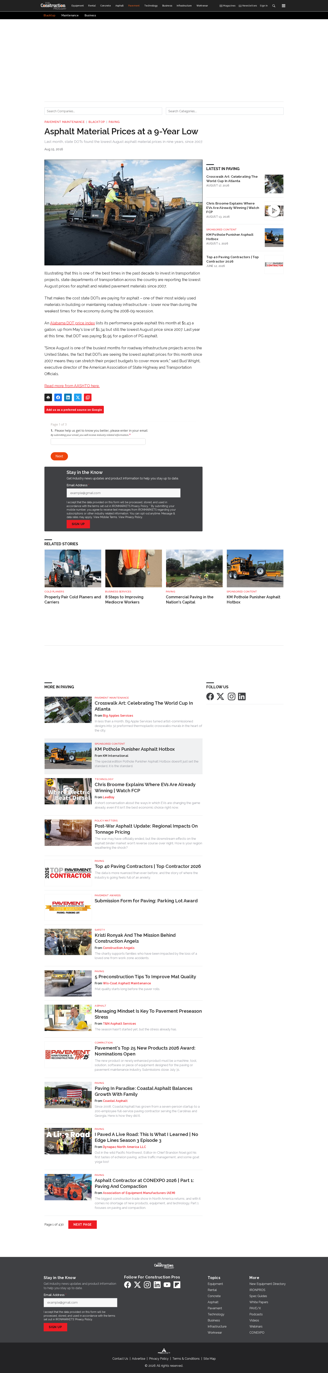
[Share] (58, 397)
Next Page (82, 1224)
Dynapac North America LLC (124, 1147)
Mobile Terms (108, 517)
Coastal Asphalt (115, 1101)
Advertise (138, 1358)
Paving (114, 122)
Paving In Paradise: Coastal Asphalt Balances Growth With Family (143, 1091)
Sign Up (78, 524)
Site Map (209, 1358)
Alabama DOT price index (72, 323)
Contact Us (120, 1358)
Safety (100, 929)
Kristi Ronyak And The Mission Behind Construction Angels (135, 938)
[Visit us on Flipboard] (176, 1284)
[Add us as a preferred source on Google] (87, 397)
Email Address (78, 485)
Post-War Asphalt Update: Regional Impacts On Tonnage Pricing (146, 829)
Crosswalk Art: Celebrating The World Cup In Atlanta (232, 178)
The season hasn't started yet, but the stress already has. (136, 1029)
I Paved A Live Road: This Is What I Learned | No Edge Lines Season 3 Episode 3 (146, 1137)
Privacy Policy (133, 517)
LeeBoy (109, 797)
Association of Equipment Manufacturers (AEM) (139, 1193)
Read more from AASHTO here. (72, 386)
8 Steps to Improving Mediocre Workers (124, 599)
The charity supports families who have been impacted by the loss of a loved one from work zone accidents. (146, 956)
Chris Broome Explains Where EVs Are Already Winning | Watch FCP (232, 207)
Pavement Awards (108, 895)
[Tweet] (78, 397)
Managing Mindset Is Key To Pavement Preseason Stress (148, 1014)
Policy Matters (106, 820)
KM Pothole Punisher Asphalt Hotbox (229, 236)
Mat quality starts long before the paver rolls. (127, 989)
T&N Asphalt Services (119, 1023)
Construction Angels (118, 948)
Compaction (104, 1042)
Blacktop (96, 122)
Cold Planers (54, 591)
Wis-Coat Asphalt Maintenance (127, 983)
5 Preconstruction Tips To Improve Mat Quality (145, 976)
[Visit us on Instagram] (231, 696)
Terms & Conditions (186, 1358)
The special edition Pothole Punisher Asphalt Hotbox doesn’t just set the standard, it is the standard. (147, 763)
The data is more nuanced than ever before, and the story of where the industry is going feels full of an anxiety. (146, 875)
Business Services (118, 591)
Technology (104, 779)
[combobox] (103, 111)
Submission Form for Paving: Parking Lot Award (146, 900)
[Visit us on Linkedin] (242, 696)
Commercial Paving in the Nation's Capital (190, 599)
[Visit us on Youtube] (167, 1284)
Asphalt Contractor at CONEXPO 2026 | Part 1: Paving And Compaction (144, 1183)
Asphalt (100, 1005)
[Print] (48, 397)
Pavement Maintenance (64, 122)
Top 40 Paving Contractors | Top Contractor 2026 (232, 259)
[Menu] (283, 6)
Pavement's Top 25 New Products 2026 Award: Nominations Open (145, 1051)
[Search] (274, 6)
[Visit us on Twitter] (221, 696)
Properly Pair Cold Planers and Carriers (72, 599)
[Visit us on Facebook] (210, 696)
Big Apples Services (118, 715)
